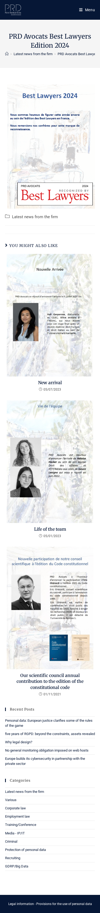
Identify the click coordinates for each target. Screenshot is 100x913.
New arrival (50, 382)
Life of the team (50, 529)
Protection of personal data (25, 850)
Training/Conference (20, 825)
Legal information (21, 904)
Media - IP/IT (15, 833)
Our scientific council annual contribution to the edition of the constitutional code (50, 681)
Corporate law (15, 808)
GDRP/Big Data (16, 866)
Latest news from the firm (35, 217)
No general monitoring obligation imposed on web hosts (47, 750)
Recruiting (12, 858)
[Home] (7, 54)
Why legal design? (18, 742)
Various (11, 800)
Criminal (11, 841)
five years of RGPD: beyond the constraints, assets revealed (50, 734)
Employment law (17, 816)
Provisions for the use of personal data (64, 904)
